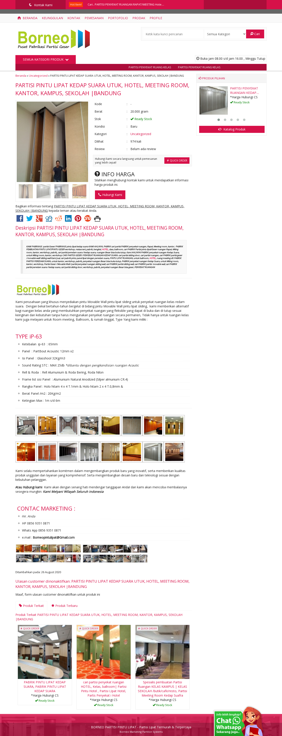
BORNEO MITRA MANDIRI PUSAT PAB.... (243, 92)
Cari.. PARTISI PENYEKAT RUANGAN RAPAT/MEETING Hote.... (126, 4)
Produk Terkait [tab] (33, 606)
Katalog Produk (234, 129)
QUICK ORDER (178, 160)
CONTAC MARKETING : (46, 508)
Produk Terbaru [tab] (66, 606)
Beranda (29, 18)
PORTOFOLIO (118, 18)
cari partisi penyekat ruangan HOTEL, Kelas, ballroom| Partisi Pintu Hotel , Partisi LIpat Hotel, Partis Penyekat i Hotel (103, 688)
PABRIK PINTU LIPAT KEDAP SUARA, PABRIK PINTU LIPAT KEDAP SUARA (45, 686)
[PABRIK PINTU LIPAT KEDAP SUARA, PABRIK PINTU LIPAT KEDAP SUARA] (45, 651)
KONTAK (73, 18)
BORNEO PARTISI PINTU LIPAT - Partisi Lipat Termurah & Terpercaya (141, 727)
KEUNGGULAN (52, 18)
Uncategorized (38, 75)
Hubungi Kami (111, 195)
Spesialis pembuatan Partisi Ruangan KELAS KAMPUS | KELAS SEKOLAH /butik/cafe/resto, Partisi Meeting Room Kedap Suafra (162, 688)
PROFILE (156, 18)
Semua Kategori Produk (43, 59)
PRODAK (138, 18)
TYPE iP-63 (28, 336)
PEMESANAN (94, 18)
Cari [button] (256, 34)
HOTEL (105, 249)
